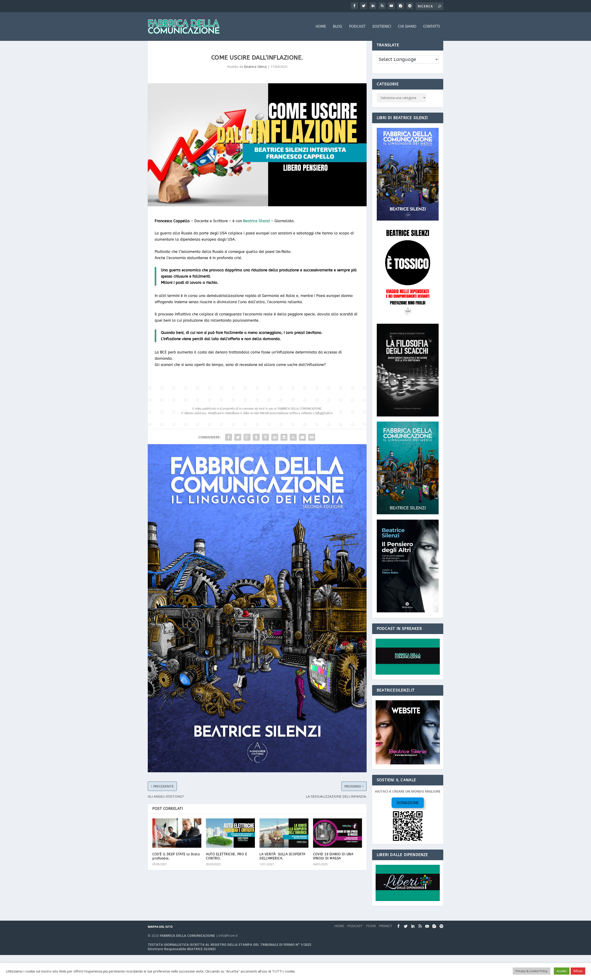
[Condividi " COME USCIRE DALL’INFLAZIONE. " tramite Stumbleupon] (293, 437)
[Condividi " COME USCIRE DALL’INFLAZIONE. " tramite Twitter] (237, 437)
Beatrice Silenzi (255, 66)
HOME (321, 27)
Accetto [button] (562, 971)
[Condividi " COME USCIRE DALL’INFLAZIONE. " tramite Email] (302, 437)
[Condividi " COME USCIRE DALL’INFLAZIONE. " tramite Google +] (247, 437)
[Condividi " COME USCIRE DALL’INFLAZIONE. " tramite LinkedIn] (274, 437)
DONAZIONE (408, 802)
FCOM (371, 926)
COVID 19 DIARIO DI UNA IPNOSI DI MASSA (333, 856)
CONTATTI (431, 27)
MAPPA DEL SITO (160, 927)
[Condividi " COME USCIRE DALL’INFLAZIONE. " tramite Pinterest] (265, 437)
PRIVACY (385, 926)
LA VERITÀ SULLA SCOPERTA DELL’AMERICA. (282, 856)
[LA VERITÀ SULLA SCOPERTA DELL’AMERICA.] (283, 833)
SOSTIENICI (381, 27)
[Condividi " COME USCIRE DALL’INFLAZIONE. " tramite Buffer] (284, 437)
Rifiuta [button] (577, 971)
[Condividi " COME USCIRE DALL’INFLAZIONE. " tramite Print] (311, 437)
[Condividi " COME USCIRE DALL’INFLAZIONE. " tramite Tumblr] (256, 437)
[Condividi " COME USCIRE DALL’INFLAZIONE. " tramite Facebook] (228, 437)
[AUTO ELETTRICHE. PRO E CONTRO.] (230, 833)
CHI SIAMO (407, 27)
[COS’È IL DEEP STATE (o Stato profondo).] (176, 833)
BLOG (337, 27)
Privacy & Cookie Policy (532, 971)
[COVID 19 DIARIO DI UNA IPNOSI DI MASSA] (337, 833)
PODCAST (357, 27)
